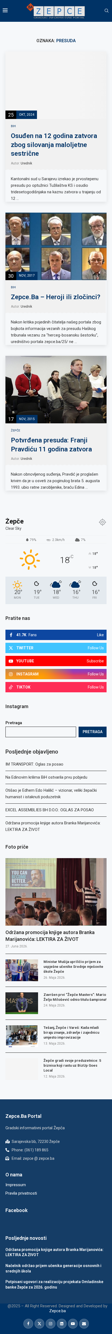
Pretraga (13, 722)
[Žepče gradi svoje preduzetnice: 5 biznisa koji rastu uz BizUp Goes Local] (21, 1069)
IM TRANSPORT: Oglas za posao (34, 764)
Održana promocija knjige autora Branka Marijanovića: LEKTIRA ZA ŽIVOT (50, 935)
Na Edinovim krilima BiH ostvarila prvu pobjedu (46, 777)
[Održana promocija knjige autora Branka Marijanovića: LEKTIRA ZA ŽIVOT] (56, 892)
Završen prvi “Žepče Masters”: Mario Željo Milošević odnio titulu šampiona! (75, 997)
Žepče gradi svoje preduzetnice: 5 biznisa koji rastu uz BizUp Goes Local (72, 1065)
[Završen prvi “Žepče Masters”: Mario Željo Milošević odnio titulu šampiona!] (21, 1003)
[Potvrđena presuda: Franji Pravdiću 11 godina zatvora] (56, 389)
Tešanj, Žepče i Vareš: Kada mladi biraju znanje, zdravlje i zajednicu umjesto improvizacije (71, 1032)
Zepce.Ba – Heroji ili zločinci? (55, 297)
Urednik (26, 163)
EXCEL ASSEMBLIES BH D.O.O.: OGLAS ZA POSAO (49, 809)
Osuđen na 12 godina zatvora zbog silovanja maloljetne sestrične (54, 144)
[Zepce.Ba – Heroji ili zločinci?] (56, 246)
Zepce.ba (57, 1310)
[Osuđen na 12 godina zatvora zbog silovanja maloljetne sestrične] (56, 85)
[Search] (106, 11)
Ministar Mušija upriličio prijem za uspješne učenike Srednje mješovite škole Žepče (73, 967)
